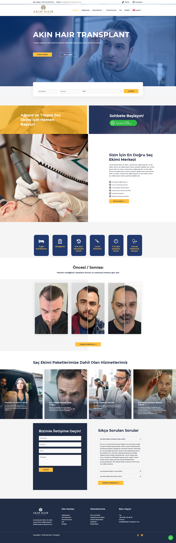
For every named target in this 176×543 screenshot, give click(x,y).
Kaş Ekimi (93, 522)
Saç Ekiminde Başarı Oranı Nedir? (111, 471)
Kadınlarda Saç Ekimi (97, 517)
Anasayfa (75, 10)
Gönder (131, 91)
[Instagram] (142, 535)
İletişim (127, 10)
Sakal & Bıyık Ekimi (96, 519)
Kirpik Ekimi (94, 524)
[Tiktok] (138, 535)
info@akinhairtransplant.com (71, 2)
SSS (120, 10)
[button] (120, 439)
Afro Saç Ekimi (95, 515)
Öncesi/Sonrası (111, 10)
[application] (102, 10)
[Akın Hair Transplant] (43, 9)
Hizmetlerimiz (97, 10)
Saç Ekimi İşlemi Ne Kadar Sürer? (111, 476)
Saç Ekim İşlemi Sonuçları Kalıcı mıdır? (113, 439)
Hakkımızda (85, 10)
